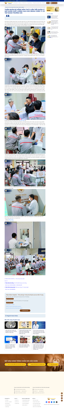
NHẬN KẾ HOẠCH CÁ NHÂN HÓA (37, 364)
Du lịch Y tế (24, 2)
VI (58, 2)
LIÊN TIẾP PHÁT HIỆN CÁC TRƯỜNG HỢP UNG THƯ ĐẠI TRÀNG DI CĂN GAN (11, 331)
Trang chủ (7, 7)
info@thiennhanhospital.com (23, 0)
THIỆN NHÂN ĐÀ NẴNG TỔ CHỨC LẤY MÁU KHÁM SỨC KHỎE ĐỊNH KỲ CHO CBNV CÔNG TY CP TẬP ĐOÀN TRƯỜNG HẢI (38, 347)
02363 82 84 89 (24, 391)
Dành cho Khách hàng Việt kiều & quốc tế (13, 306)
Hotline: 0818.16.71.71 (10, 302)
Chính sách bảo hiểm (25, 401)
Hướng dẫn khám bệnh (25, 400)
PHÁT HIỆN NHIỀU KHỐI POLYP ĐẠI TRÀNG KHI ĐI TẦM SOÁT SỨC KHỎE (24, 345)
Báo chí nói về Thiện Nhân (37, 406)
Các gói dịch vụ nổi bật (10, 304)
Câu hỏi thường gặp (25, 403)
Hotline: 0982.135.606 (10, 298)
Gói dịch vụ (16, 400)
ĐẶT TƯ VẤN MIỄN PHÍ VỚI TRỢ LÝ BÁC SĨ (16, 364)
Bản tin (43, 2)
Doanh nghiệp (21, 7)
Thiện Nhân (22, 120)
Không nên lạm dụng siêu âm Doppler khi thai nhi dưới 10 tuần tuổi (55, 32)
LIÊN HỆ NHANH (54, 364)
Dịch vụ (20, 2)
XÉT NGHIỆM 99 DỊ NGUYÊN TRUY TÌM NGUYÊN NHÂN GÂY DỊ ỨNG (54, 36)
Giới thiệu (6, 400)
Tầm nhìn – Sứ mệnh (8, 401)
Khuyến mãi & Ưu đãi (36, 401)
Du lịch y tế (17, 401)
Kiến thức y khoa (35, 400)
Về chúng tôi (15, 2)
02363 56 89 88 (18, 391)
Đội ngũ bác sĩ (7, 403)
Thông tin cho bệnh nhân (37, 2)
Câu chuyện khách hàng (13, 7)
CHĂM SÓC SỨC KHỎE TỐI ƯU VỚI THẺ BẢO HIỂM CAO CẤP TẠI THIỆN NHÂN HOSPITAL (54, 17)
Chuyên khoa (29, 2)
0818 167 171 (36, 391)
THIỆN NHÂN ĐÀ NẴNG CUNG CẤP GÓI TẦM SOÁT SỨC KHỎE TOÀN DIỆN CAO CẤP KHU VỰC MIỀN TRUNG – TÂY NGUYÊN (54, 22)
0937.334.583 (10, 219)
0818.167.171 (13, 0)
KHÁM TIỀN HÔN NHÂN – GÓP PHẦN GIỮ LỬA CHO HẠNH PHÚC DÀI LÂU (54, 28)
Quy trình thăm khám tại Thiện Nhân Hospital (14, 308)
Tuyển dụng (7, 406)
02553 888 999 (41, 391)
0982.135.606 (10, 0)
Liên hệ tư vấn (25, 310)
